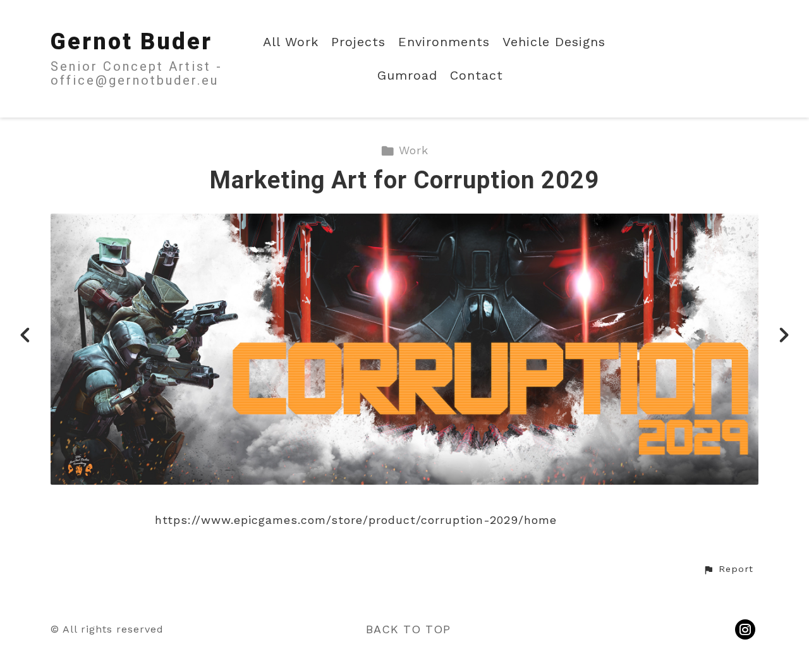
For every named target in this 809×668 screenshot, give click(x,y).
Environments (444, 42)
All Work (291, 42)
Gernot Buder (131, 41)
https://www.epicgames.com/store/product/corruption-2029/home (356, 519)
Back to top (408, 629)
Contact (476, 75)
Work (414, 150)
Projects (358, 42)
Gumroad (407, 75)
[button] (728, 569)
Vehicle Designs (553, 42)
